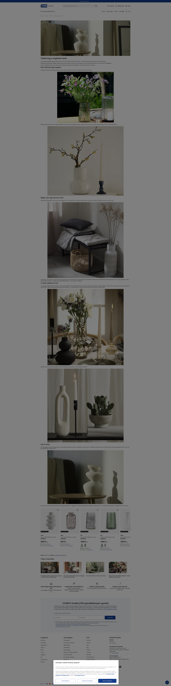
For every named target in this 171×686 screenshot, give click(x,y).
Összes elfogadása (107, 680)
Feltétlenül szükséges (87, 680)
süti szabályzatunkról (80, 675)
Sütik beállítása (65, 680)
